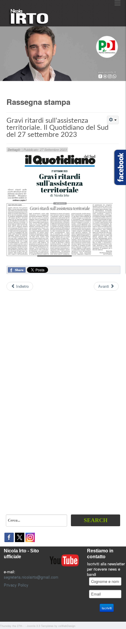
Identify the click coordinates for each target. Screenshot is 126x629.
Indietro (22, 286)
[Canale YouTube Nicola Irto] (64, 560)
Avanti (104, 286)
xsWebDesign (66, 626)
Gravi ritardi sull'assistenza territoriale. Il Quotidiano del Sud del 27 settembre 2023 (57, 127)
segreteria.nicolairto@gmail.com (31, 577)
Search (96, 520)
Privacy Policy (16, 585)
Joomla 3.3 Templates (40, 626)
